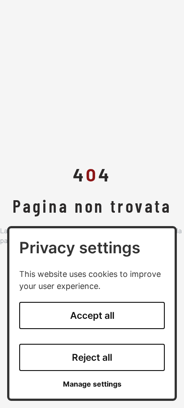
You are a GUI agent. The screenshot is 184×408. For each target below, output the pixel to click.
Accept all (92, 315)
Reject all (92, 357)
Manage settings (92, 384)
